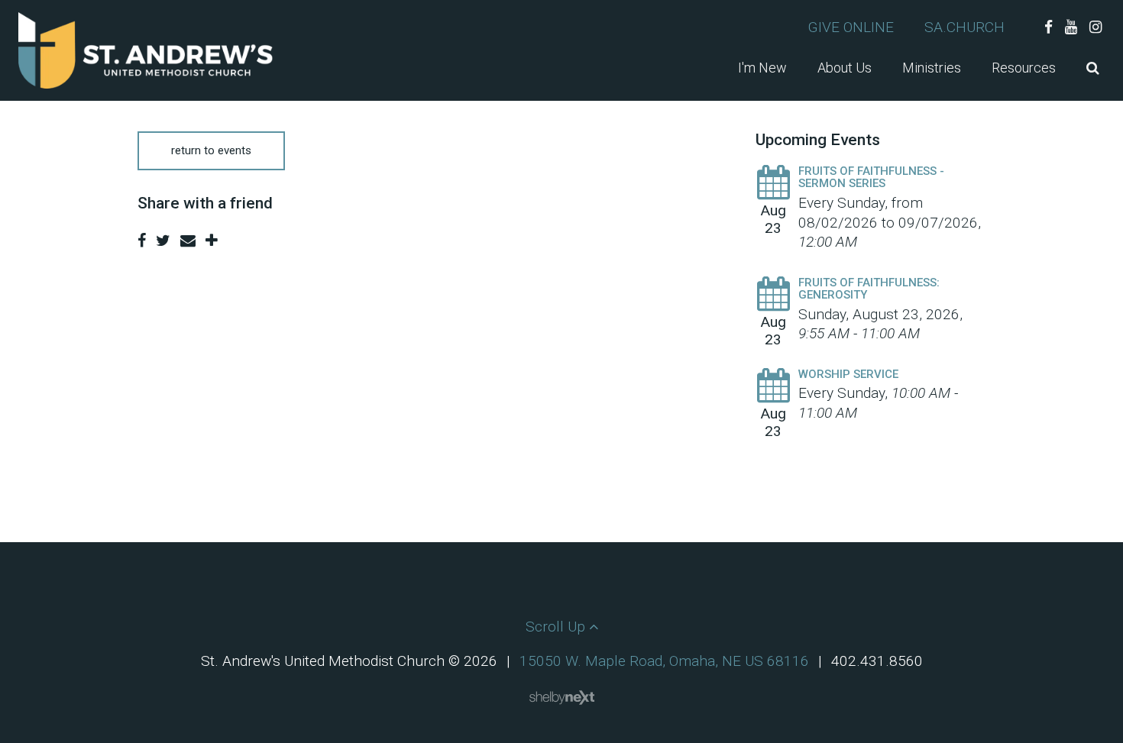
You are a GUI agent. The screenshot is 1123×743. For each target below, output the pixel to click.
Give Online (850, 27)
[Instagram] (1095, 27)
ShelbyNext (561, 698)
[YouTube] (1071, 27)
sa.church (964, 27)
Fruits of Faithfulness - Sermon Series (871, 177)
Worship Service (848, 374)
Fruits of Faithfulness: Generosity (869, 289)
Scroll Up (557, 626)
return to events (211, 150)
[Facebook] (1048, 27)
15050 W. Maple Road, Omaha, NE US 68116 (664, 661)
